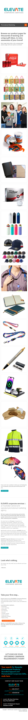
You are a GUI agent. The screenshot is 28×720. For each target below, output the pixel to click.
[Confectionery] (14, 142)
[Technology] (14, 387)
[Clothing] (14, 115)
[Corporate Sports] (14, 197)
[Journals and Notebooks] (14, 305)
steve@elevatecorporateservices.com (14, 694)
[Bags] (14, 88)
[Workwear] (14, 441)
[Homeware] (14, 414)
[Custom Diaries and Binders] (14, 170)
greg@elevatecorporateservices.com (14, 690)
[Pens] (14, 359)
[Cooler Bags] (14, 61)
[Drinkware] (14, 224)
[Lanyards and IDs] (14, 332)
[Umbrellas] (14, 468)
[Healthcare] (14, 278)
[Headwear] (14, 251)
